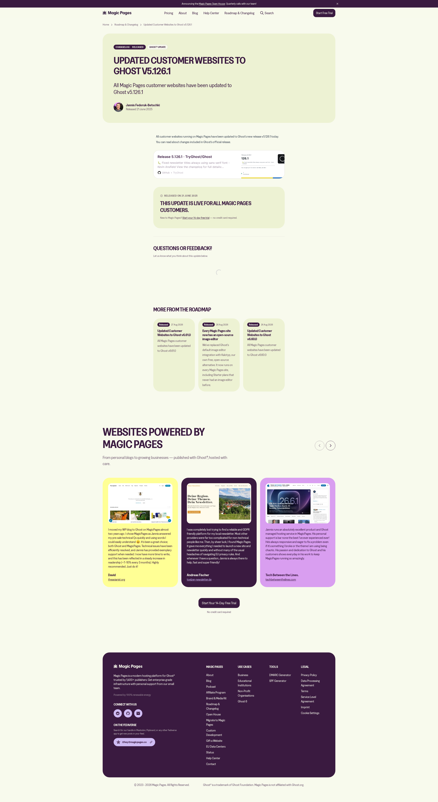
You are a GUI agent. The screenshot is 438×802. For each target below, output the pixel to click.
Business (243, 675)
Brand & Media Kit (216, 698)
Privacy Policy (309, 675)
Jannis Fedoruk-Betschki (143, 105)
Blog (195, 13)
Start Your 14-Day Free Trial (219, 603)
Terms (304, 691)
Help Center (211, 13)
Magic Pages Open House (212, 3)
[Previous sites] (319, 445)
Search (269, 13)
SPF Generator (277, 680)
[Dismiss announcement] (337, 4)
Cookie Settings (310, 713)
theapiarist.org (116, 579)
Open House (213, 714)
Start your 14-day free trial (195, 217)
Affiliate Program (216, 692)
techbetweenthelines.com (281, 579)
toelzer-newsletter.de (199, 579)
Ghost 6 (242, 701)
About (183, 13)
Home (106, 24)
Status (210, 752)
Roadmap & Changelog (239, 13)
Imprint (305, 707)
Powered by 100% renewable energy (132, 694)
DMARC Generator (280, 675)
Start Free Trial (324, 13)
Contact (211, 764)
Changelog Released (130, 47)
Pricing (168, 13)
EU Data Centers (216, 746)
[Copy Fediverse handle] (151, 742)
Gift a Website (214, 740)
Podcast (211, 686)
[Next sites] (330, 445)
